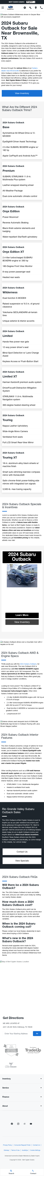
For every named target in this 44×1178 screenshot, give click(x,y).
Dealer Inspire (35, 1156)
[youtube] (31, 1123)
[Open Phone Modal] (41, 7)
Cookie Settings (35, 1150)
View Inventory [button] (22, 93)
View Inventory (22, 622)
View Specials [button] (22, 860)
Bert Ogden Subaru (28, 1160)
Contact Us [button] (22, 851)
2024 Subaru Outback (28, 664)
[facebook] (12, 1123)
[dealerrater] (24, 1123)
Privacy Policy (7, 1145)
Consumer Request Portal (22, 1145)
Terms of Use (15, 1150)
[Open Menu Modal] (3, 7)
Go (37, 1033)
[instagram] (18, 1123)
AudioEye (25, 1150)
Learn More (22, 615)
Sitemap (6, 1150)
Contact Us (36, 1145)
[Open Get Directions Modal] (35, 7)
